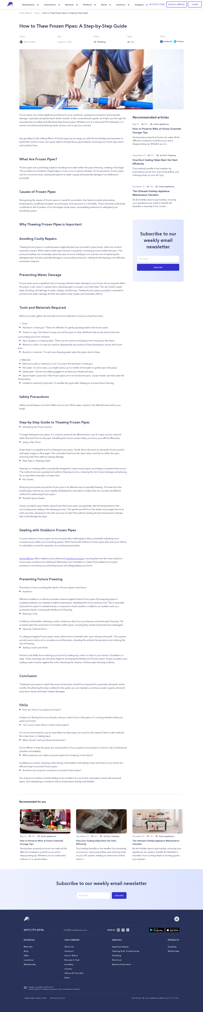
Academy (68, 964)
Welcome (28, 946)
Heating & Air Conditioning (125, 951)
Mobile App (173, 951)
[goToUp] (176, 918)
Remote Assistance (121, 964)
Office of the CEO (73, 973)
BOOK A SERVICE (176, 4)
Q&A (26, 955)
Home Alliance (25, 13)
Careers (68, 969)
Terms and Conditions (35, 998)
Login (195, 4)
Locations (28, 960)
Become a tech (71, 960)
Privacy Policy (57, 998)
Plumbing (116, 955)
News (67, 977)
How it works (71, 955)
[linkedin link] (127, 930)
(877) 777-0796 (157, 4)
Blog (26, 951)
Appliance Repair (120, 946)
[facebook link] (118, 930)
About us (69, 946)
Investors (69, 951)
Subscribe (158, 267)
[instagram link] (123, 930)
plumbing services (75, 558)
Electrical (117, 960)
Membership (30, 964)
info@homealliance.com (75, 930)
